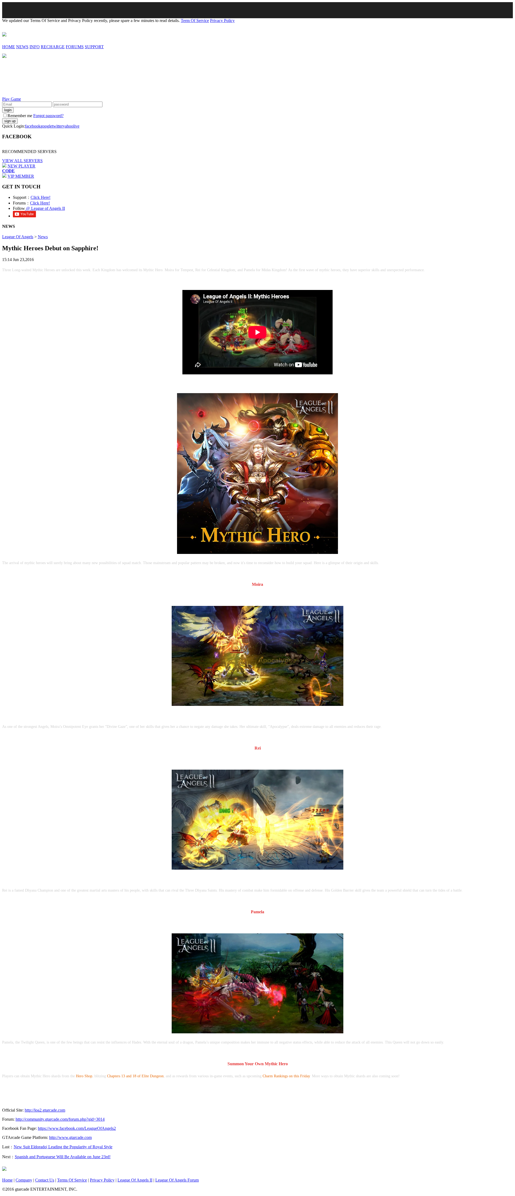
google (46, 126)
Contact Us (44, 1180)
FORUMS (75, 46)
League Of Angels (17, 236)
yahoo (68, 126)
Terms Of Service (72, 1180)
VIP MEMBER (21, 176)
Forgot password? (48, 115)
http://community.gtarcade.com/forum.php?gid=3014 (60, 1119)
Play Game (11, 99)
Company (24, 1180)
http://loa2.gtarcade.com (45, 1110)
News (43, 236)
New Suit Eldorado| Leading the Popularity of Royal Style (63, 1147)
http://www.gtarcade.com (70, 1137)
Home (7, 1180)
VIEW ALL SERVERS (22, 160)
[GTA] (4, 1168)
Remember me (20, 115)
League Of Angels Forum (177, 1180)
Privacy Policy (222, 20)
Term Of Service (195, 20)
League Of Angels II (134, 1180)
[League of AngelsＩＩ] (4, 33)
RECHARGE (53, 46)
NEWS (22, 46)
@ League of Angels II (45, 208)
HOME (8, 46)
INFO (35, 46)
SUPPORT (94, 46)
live (76, 126)
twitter (57, 126)
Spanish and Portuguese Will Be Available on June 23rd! (63, 1156)
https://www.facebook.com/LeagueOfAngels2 (77, 1128)
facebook (33, 126)
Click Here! (40, 197)
